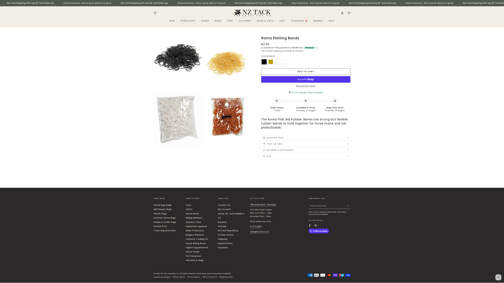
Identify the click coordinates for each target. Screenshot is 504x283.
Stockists (223, 247)
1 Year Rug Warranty (165, 230)
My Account (224, 209)
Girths (189, 209)
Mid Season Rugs (163, 209)
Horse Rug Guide (163, 205)
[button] (155, 13)
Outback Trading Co (197, 239)
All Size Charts (226, 234)
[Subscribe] (348, 206)
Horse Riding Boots (196, 243)
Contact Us (224, 205)
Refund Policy (225, 243)
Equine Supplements (197, 247)
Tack (188, 205)
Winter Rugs (160, 213)
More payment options (306, 86)
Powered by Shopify (162, 277)
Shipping (278, 51)
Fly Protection (193, 256)
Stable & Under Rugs (165, 222)
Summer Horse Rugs (165, 217)
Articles (222, 226)
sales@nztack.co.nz (259, 231)
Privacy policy (194, 277)
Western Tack (193, 222)
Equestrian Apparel (196, 226)
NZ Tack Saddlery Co (170, 273)
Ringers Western (195, 234)
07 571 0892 (256, 226)
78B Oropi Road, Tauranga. (263, 204)
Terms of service (209, 277)
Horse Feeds (192, 251)
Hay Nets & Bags (195, 260)
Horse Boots (192, 213)
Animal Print (160, 226)
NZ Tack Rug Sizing (228, 230)
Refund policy (179, 277)
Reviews (222, 222)
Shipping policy (226, 277)
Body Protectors (195, 230)
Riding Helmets (194, 217)
